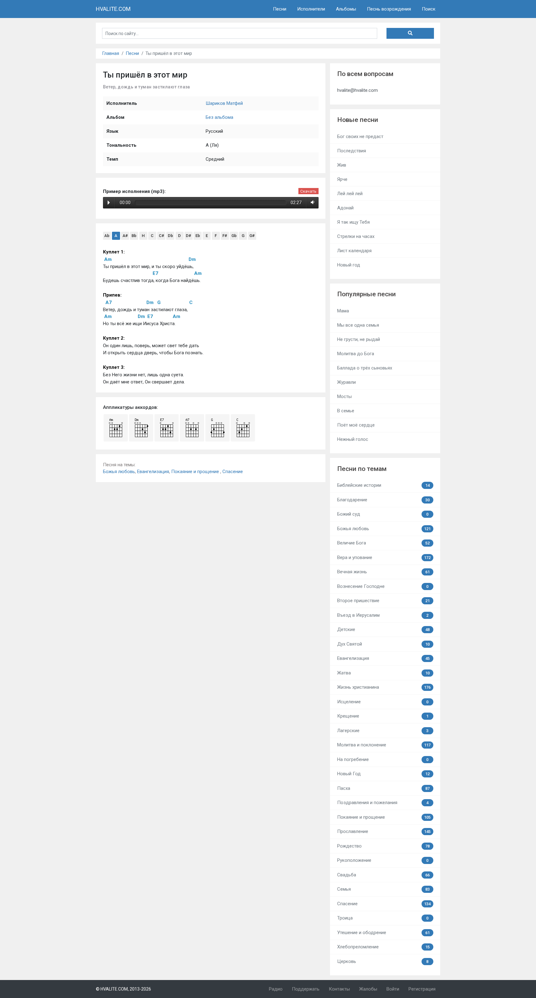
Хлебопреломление (383, 947)
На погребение (383, 759)
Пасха (383, 788)
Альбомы (346, 9)
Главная (110, 53)
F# (224, 235)
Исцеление (383, 702)
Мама (343, 311)
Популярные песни (366, 294)
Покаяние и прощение (195, 471)
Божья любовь (119, 471)
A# (125, 235)
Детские (383, 629)
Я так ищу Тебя (353, 222)
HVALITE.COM (113, 9)
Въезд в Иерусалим (383, 615)
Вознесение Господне (383, 586)
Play (109, 202)
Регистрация (422, 989)
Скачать (308, 191)
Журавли (346, 382)
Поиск (429, 9)
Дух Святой (383, 644)
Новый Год (383, 773)
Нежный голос (352, 439)
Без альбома (219, 117)
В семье (345, 411)
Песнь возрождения (389, 9)
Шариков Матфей (224, 103)
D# (188, 235)
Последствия (351, 151)
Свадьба (383, 875)
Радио (276, 989)
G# (252, 235)
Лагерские (383, 730)
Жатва (383, 673)
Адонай (345, 208)
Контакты (339, 989)
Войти (392, 989)
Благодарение (383, 500)
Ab (106, 235)
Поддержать (305, 989)
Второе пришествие (383, 600)
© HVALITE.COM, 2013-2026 (123, 989)
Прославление (384, 831)
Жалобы (368, 989)
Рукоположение (383, 860)
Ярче (342, 179)
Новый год (348, 265)
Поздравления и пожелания (383, 802)
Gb (234, 235)
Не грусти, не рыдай (358, 339)
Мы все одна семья (358, 325)
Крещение (383, 716)
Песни (279, 9)
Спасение (232, 471)
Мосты (344, 396)
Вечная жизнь (383, 572)
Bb (134, 235)
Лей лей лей (350, 193)
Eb (197, 235)
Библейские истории (383, 485)
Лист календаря (354, 250)
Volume (311, 203)
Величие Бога (383, 543)
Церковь (383, 961)
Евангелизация (153, 471)
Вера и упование (384, 557)
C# (161, 235)
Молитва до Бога (355, 353)
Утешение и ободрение (383, 932)
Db (170, 235)
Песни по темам (361, 468)
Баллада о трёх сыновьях (364, 368)
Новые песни (357, 119)
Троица (383, 918)
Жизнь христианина (384, 687)
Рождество (383, 846)
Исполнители (311, 9)
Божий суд (383, 514)
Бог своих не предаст (360, 136)
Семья (383, 889)
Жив (341, 165)
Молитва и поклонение (384, 745)
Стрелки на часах (355, 236)
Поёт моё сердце (356, 425)
